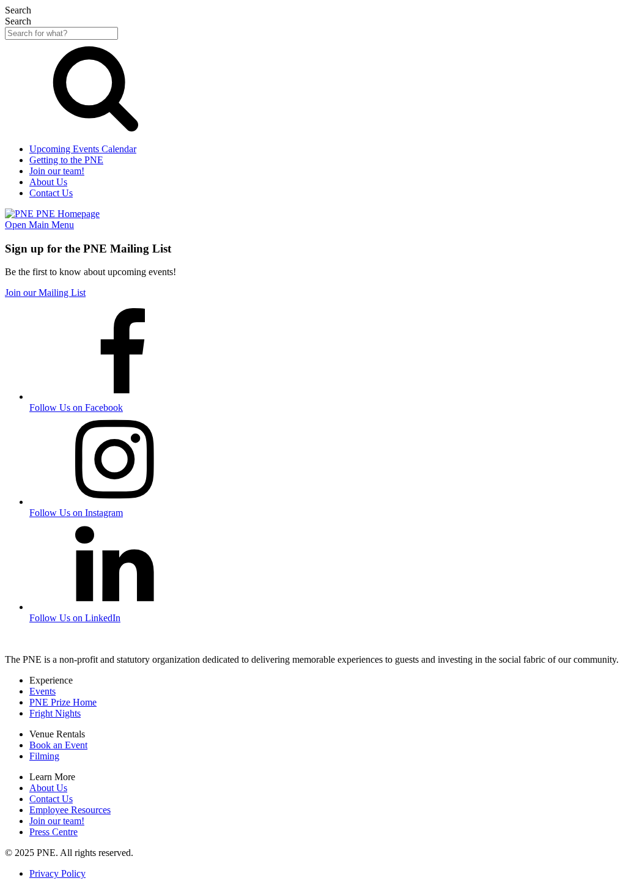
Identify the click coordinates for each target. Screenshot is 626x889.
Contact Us (51, 799)
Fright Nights (55, 713)
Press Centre (53, 832)
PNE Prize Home (63, 702)
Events (42, 691)
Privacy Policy (57, 873)
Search (18, 21)
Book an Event (58, 745)
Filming (44, 756)
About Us (48, 788)
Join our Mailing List (45, 292)
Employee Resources (70, 810)
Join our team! (56, 821)
